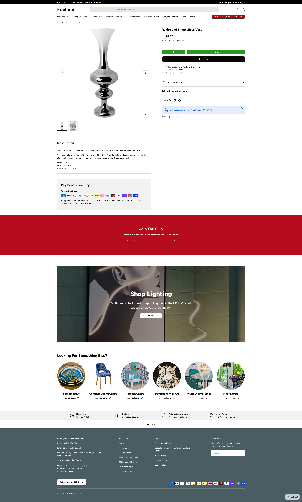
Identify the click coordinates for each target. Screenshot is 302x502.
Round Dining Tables (199, 393)
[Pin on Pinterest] (179, 100)
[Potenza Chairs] (135, 376)
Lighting (74, 16)
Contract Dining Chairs (103, 393)
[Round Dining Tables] (199, 376)
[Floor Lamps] (231, 376)
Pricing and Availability (129, 457)
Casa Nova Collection (152, 16)
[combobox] (154, 9)
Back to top (151, 424)
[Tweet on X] (170, 100)
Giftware (96, 16)
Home (59, 22)
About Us (123, 448)
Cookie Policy (160, 465)
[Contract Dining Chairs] (103, 376)
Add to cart (215, 52)
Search (122, 443)
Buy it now (203, 59)
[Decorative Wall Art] (167, 376)
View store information (174, 73)
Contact (192, 16)
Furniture (61, 16)
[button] (243, 9)
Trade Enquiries (126, 471)
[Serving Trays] (71, 376)
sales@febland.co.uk (72, 448)
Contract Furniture (114, 16)
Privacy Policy (161, 460)
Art (85, 16)
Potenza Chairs (135, 393)
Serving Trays (71, 393)
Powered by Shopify (74, 493)
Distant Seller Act (126, 452)
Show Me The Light (151, 316)
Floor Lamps (230, 393)
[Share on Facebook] (175, 100)
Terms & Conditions (163, 443)
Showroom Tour (126, 467)
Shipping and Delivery (128, 462)
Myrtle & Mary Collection (175, 16)
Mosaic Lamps (134, 16)
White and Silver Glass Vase (72, 22)
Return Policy (160, 455)
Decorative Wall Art (167, 393)
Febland (165, 117)
